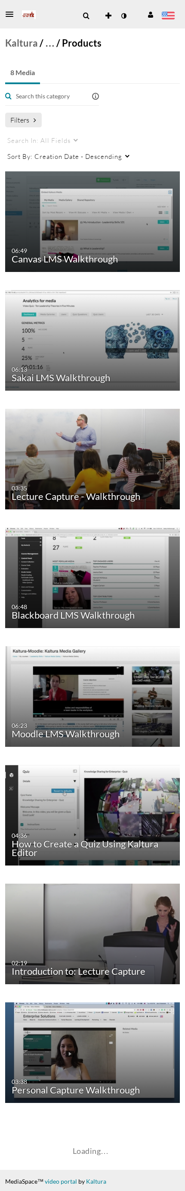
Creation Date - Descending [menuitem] (64, 156)
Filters (19, 120)
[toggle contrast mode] (123, 16)
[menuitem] (86, 16)
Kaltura (21, 43)
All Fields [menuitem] (39, 140)
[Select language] (168, 16)
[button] (12, 14)
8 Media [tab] (22, 72)
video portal (61, 1181)
